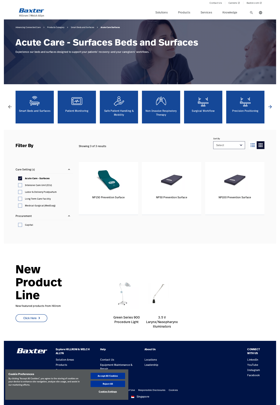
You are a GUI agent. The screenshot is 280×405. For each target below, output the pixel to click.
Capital (29, 224)
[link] (123, 294)
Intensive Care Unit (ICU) (38, 185)
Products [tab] (184, 12)
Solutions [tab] (161, 12)
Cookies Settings (108, 391)
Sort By (216, 138)
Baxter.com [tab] (254, 2)
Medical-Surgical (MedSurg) (40, 205)
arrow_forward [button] (270, 106)
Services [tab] (206, 12)
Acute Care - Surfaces (37, 178)
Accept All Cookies (108, 375)
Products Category (55, 27)
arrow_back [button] (9, 106)
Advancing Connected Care (28, 27)
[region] (66, 384)
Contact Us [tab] (216, 2)
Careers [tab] (234, 2)
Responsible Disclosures (151, 390)
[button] (241, 145)
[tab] (251, 13)
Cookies (173, 390)
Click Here (30, 318)
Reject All (108, 383)
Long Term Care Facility (38, 198)
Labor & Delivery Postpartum (41, 191)
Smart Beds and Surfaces (82, 27)
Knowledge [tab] (229, 12)
